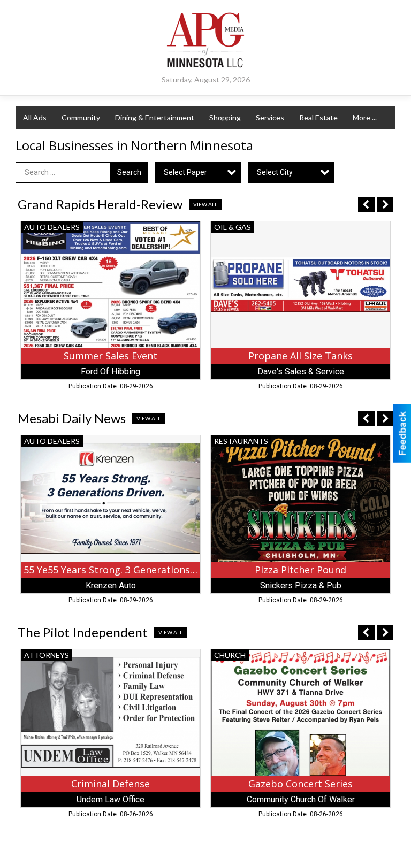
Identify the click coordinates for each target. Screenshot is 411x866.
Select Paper (185, 172)
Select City (275, 172)
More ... (365, 117)
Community (81, 117)
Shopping (225, 117)
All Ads (35, 117)
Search (129, 172)
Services (270, 117)
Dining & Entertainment (154, 117)
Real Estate (318, 117)
